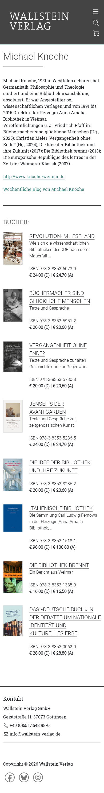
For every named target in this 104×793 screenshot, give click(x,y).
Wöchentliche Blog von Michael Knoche (43, 189)
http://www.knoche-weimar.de (34, 176)
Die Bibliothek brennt (59, 565)
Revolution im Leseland (62, 236)
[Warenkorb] (96, 34)
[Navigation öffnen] (96, 12)
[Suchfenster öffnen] (96, 23)
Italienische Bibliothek (61, 508)
